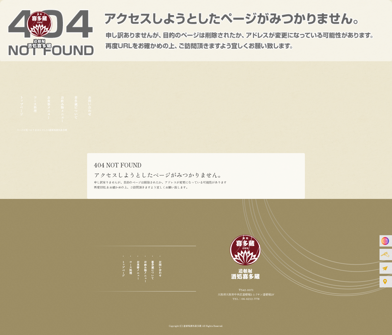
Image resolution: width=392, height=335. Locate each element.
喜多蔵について (76, 110)
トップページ (21, 110)
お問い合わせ (89, 110)
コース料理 (35, 110)
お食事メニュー (49, 110)
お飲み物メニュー (62, 110)
